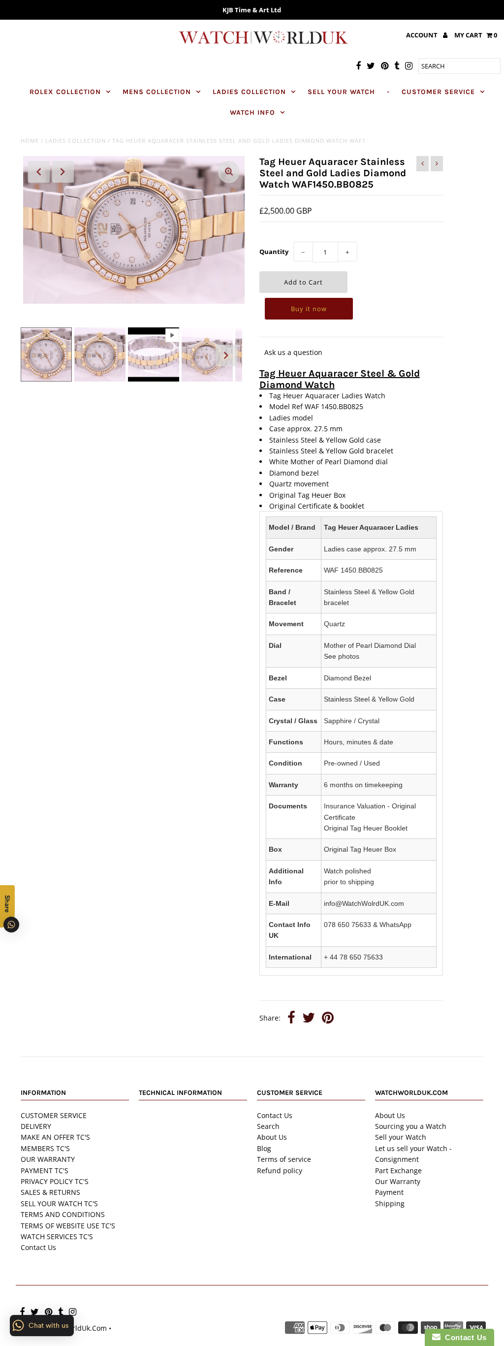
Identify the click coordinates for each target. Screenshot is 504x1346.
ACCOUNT (422, 35)
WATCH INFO (252, 112)
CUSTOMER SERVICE (438, 92)
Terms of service (284, 1159)
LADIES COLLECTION (249, 92)
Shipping (390, 1203)
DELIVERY (36, 1126)
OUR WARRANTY (48, 1159)
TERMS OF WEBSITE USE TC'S (68, 1225)
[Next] (63, 172)
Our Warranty (397, 1181)
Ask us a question (293, 352)
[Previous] (39, 172)
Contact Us (38, 1247)
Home (30, 140)
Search (268, 1126)
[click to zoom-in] (229, 172)
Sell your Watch (400, 1137)
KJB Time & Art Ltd (251, 9)
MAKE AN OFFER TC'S (55, 1137)
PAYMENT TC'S (44, 1170)
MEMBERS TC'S (45, 1148)
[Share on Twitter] (308, 1019)
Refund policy (279, 1170)
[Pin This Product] (328, 1019)
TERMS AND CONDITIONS (63, 1214)
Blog (264, 1148)
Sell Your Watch (341, 92)
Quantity (273, 251)
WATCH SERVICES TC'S (57, 1236)
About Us (272, 1137)
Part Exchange (398, 1170)
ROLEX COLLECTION (65, 92)
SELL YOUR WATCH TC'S (59, 1203)
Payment (389, 1192)
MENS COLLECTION (157, 92)
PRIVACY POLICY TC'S (55, 1181)
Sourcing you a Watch (410, 1126)
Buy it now (309, 308)
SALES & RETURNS (50, 1192)
